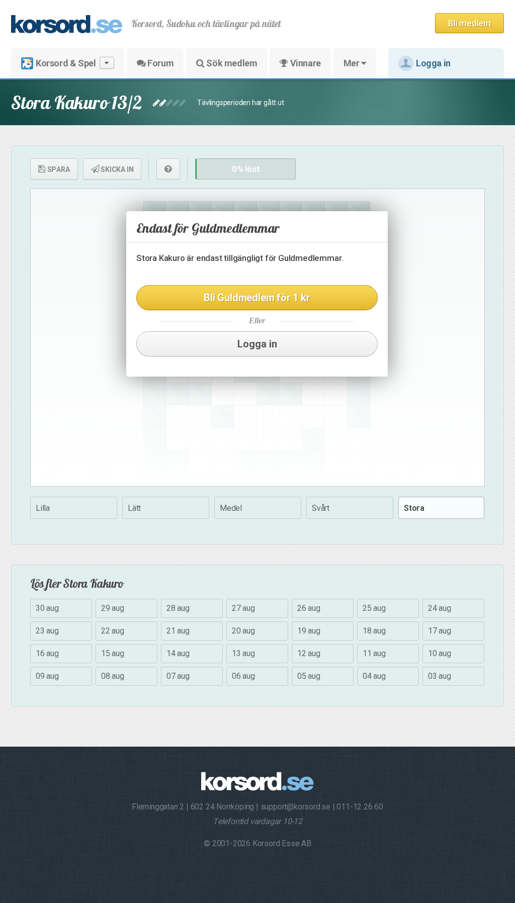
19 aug (308, 631)
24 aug (439, 608)
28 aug (178, 608)
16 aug (47, 653)
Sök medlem (231, 63)
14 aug (178, 653)
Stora (414, 508)
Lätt (134, 508)
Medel (231, 508)
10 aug (439, 653)
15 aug (112, 653)
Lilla (43, 508)
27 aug (243, 608)
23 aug (47, 631)
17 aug (439, 631)
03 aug (439, 676)
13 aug (243, 653)
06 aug (243, 676)
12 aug (308, 653)
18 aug (374, 631)
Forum (160, 63)
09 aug (47, 676)
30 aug (47, 608)
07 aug (178, 676)
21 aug (178, 631)
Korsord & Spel (66, 63)
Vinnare (304, 63)
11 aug (374, 653)
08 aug (112, 676)
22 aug (112, 631)
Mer (352, 63)
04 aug (374, 676)
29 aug (112, 608)
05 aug (308, 676)
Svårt (320, 508)
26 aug (308, 608)
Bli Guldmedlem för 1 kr (257, 298)
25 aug (374, 608)
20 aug (243, 631)
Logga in (433, 63)
